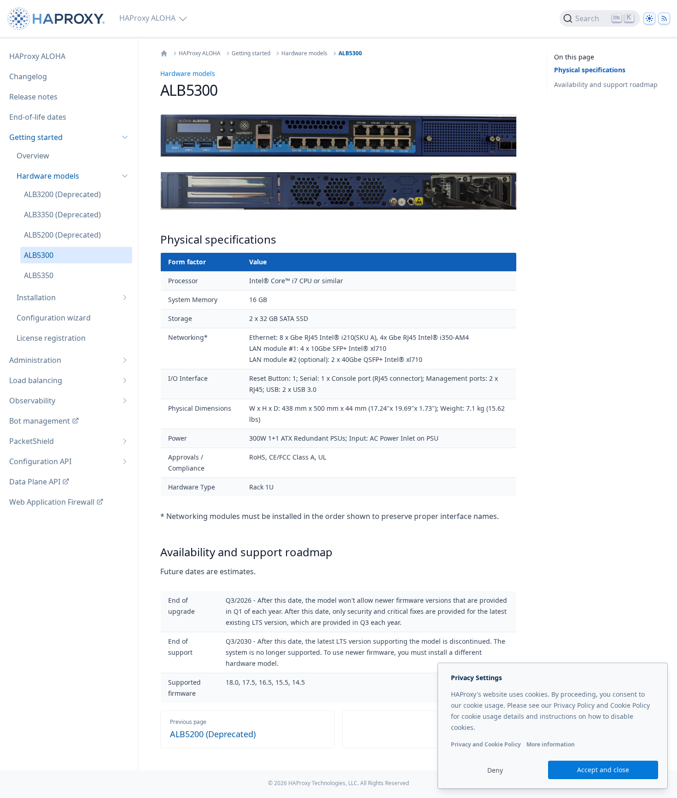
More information (550, 744)
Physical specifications (589, 69)
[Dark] (649, 18)
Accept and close (603, 769)
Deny (495, 770)
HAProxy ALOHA (200, 53)
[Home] (164, 53)
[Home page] (57, 18)
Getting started (251, 53)
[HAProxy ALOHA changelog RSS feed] (664, 18)
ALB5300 (350, 53)
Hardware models (304, 53)
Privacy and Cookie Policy (486, 744)
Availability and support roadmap (606, 84)
